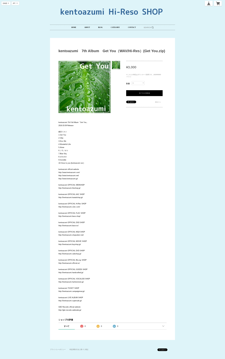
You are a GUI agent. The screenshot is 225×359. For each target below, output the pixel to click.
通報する (158, 102)
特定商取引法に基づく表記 (79, 349)
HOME (73, 27)
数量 (128, 84)
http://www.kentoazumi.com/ (69, 172)
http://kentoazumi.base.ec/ (68, 226)
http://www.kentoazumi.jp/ (68, 179)
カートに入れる (144, 93)
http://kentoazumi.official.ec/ (69, 263)
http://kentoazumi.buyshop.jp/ (69, 244)
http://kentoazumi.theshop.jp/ (69, 188)
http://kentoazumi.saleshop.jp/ (69, 254)
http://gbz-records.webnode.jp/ (69, 310)
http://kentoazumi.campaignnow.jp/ (71, 291)
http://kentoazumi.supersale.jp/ (70, 301)
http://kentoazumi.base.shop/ (69, 216)
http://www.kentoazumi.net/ (68, 176)
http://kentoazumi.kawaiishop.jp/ (70, 197)
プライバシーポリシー (58, 349)
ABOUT (87, 27)
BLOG (100, 27)
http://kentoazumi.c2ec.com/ (69, 207)
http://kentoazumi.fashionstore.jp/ (71, 282)
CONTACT (132, 27)
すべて (66, 326)
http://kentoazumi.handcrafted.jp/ (70, 272)
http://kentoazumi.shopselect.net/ (71, 235)
